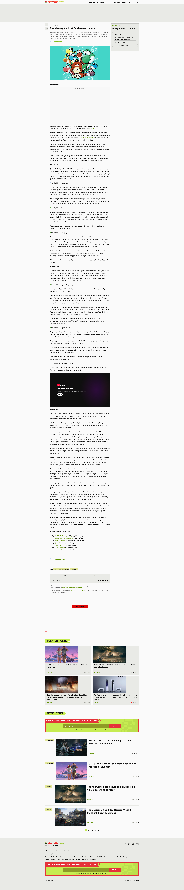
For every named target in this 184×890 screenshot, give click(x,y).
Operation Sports (50, 859)
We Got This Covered (102, 857)
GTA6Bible (93, 859)
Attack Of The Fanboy (75, 857)
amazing (92, 128)
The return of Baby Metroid (61, 535)
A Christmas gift (59, 549)
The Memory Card (73, 569)
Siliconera (93, 857)
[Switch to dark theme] (135, 2)
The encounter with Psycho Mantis (64, 538)
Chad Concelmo (57, 41)
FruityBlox (77, 859)
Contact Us (59, 850)
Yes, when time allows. (120, 42)
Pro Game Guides (50, 857)
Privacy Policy (104, 729)
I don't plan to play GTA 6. (121, 45)
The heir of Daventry (60, 540)
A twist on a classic (60, 547)
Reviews (108, 2)
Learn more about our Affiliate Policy (72, 587)
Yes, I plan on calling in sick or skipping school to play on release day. (124, 38)
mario (60, 569)
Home (51, 25)
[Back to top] (46, 631)
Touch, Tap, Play (69, 859)
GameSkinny (123, 857)
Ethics (53, 850)
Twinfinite (58, 857)
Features (116, 2)
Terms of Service (95, 729)
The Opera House (59, 543)
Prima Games (85, 857)
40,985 (94, 830)
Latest (124, 2)
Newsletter (93, 2)
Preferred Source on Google (78, 590)
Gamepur (65, 857)
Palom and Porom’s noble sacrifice (64, 537)
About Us (48, 850)
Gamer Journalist (114, 857)
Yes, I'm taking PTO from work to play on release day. (125, 33)
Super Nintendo (65, 569)
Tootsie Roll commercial (87, 137)
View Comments (80, 606)
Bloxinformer (85, 859)
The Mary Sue (60, 859)
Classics (55, 569)
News (102, 2)
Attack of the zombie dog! (61, 545)
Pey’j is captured (59, 542)
